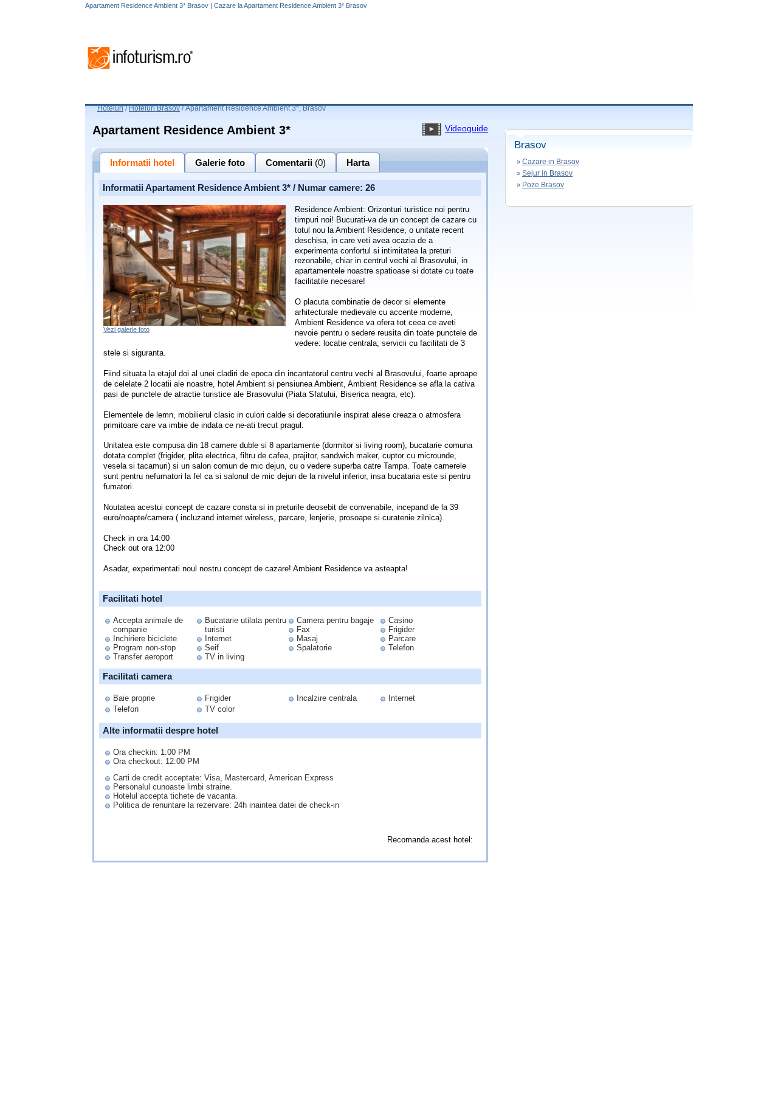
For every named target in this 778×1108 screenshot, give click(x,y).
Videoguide (466, 128)
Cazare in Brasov (550, 161)
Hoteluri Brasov (154, 108)
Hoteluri (110, 108)
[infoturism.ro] (139, 71)
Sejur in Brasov (547, 173)
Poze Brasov (543, 185)
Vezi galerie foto (126, 329)
